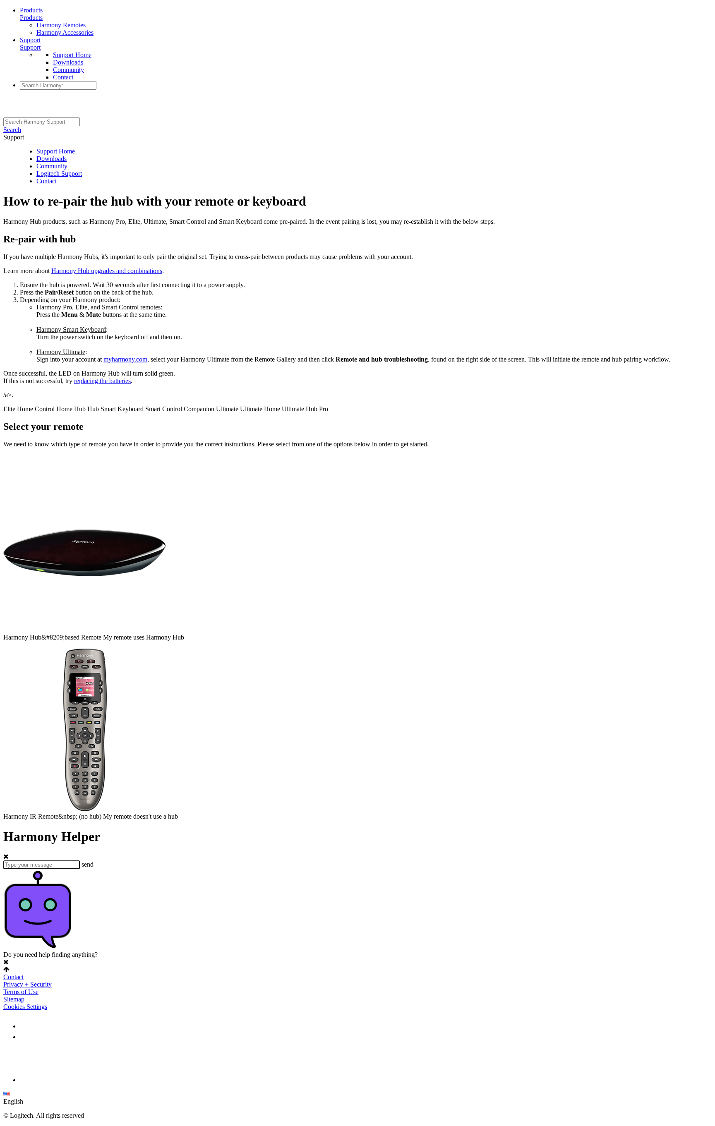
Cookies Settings (25, 1006)
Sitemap (13, 999)
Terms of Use (20, 991)
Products (31, 10)
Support (30, 39)
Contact (63, 77)
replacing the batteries (102, 380)
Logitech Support (59, 173)
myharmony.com (125, 359)
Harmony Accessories (65, 32)
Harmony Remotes (61, 25)
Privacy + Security (27, 984)
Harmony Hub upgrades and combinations (106, 270)
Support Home (72, 54)
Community (68, 69)
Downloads (68, 62)
